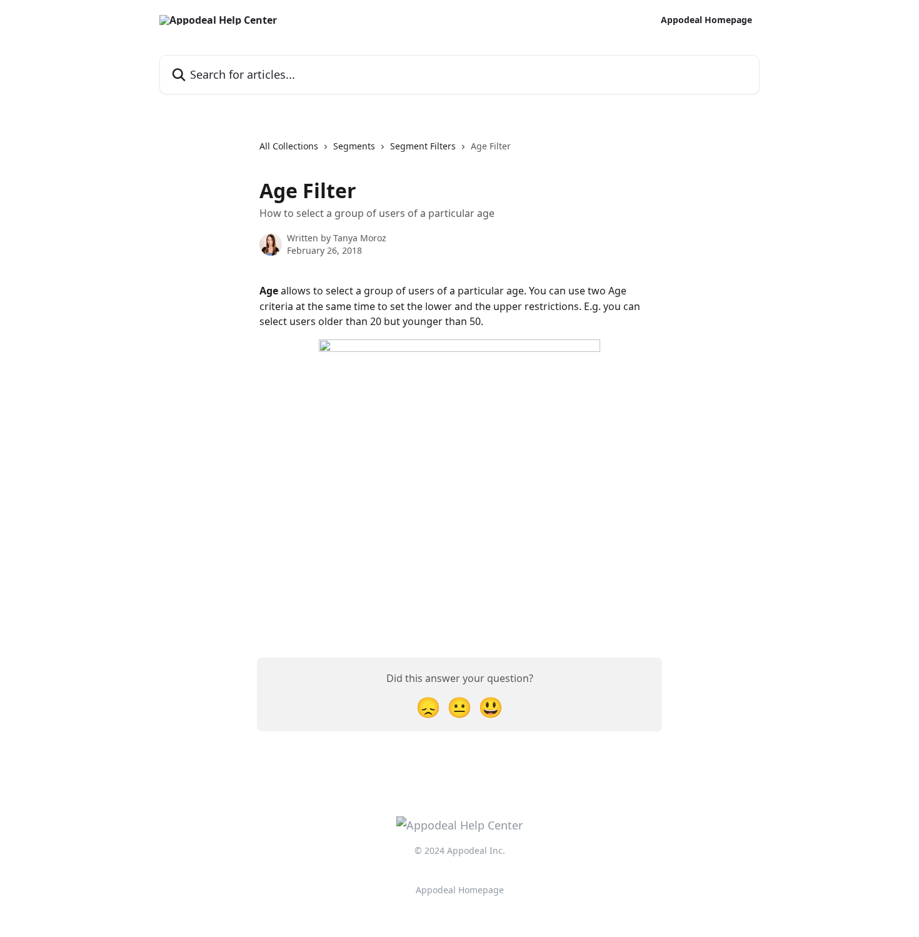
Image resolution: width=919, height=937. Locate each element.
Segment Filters (423, 146)
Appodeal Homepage (706, 20)
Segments (354, 146)
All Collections (288, 146)
